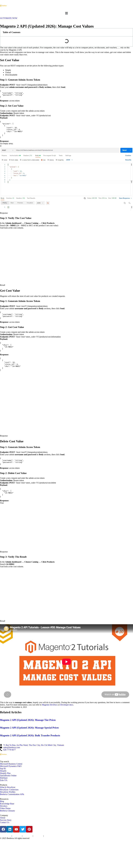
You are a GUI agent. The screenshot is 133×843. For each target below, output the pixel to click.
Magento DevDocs (49, 705)
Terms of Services (5, 836)
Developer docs (66, 705)
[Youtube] (16, 829)
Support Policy (38, 836)
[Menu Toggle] (66, 13)
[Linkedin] (9, 829)
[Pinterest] (29, 829)
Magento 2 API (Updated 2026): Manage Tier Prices (28, 720)
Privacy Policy (16, 836)
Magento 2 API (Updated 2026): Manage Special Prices (29, 727)
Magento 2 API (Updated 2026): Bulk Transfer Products (30, 735)
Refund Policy (48, 836)
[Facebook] (3, 829)
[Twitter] (22, 829)
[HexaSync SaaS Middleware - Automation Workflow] (3, 5)
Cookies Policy (27, 836)
